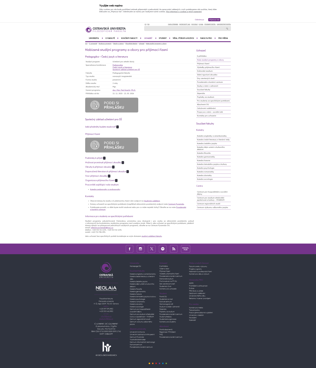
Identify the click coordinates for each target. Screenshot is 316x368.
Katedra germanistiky (206, 157)
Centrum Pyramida (176, 204)
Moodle (194, 24)
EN (148, 24)
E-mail (201, 24)
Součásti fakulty (131, 38)
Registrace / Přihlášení (167, 332)
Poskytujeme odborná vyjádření (201, 313)
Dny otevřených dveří (206, 78)
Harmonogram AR (166, 304)
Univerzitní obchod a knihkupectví (142, 334)
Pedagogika (118, 65)
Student (164, 38)
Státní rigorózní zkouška (207, 75)
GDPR (191, 283)
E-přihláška (202, 56)
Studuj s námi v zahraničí (207, 86)
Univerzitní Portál (224, 24)
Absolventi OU (203, 104)
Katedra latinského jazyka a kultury (212, 164)
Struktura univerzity (105, 43)
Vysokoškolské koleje (137, 339)
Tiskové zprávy (194, 310)
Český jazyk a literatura (122, 67)
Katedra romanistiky (205, 172)
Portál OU (163, 297)
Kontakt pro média (196, 308)
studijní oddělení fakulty (152, 236)
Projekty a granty (195, 269)
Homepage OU (135, 266)
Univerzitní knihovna (137, 332)
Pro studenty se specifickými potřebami (213, 101)
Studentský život (165, 286)
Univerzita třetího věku (197, 296)
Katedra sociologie (205, 179)
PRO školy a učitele (196, 291)
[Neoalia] (106, 288)
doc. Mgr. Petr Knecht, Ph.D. (124, 90)
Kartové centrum (136, 345)
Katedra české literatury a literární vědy (213, 140)
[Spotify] (162, 249)
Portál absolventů (165, 329)
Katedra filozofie (204, 153)
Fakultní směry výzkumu (198, 266)
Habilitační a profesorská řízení (200, 271)
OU (86, 43)
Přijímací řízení (203, 64)
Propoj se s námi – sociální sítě (210, 112)
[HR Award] (106, 349)
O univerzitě (93, 43)
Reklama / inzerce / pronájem (200, 298)
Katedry (200, 130)
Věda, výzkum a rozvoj (185, 38)
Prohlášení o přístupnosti (198, 286)
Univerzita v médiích (196, 315)
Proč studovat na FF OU (168, 281)
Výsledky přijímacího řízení (208, 67)
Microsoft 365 (184, 24)
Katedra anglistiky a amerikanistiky (212, 136)
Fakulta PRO (208, 38)
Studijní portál (210, 24)
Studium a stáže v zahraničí (169, 307)
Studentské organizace (167, 319)
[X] (151, 249)
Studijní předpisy (165, 317)
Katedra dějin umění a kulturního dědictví (211, 148)
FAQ (161, 334)
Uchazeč (150, 38)
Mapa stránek (173, 24)
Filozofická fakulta (131, 43)
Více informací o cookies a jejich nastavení (184, 12)
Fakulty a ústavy (118, 43)
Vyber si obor (164, 269)
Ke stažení (193, 318)
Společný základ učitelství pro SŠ (126, 69)
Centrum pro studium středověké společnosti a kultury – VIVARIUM (210, 199)
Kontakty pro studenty (167, 322)
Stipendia (201, 93)
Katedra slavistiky (204, 175)
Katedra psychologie (205, 168)
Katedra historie (203, 160)
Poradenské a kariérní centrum (210, 82)
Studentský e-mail (166, 299)
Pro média (223, 38)
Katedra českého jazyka (207, 143)
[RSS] (174, 249)
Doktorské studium (205, 71)
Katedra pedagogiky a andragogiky (105, 189)
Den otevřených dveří (167, 284)
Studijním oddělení (152, 201)
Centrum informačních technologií (142, 342)
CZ (145, 24)
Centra (199, 186)
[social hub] (185, 249)
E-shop (191, 288)
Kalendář (192, 320)
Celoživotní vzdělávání (206, 108)
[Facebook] (129, 249)
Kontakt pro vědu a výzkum (199, 274)
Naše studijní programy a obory (156, 43)
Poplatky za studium (205, 97)
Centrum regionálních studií (208, 204)
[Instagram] (140, 249)
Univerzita (96, 38)
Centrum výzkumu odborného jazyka (212, 207)
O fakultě (111, 38)
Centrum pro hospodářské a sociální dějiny (212, 193)
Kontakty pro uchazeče (206, 116)
